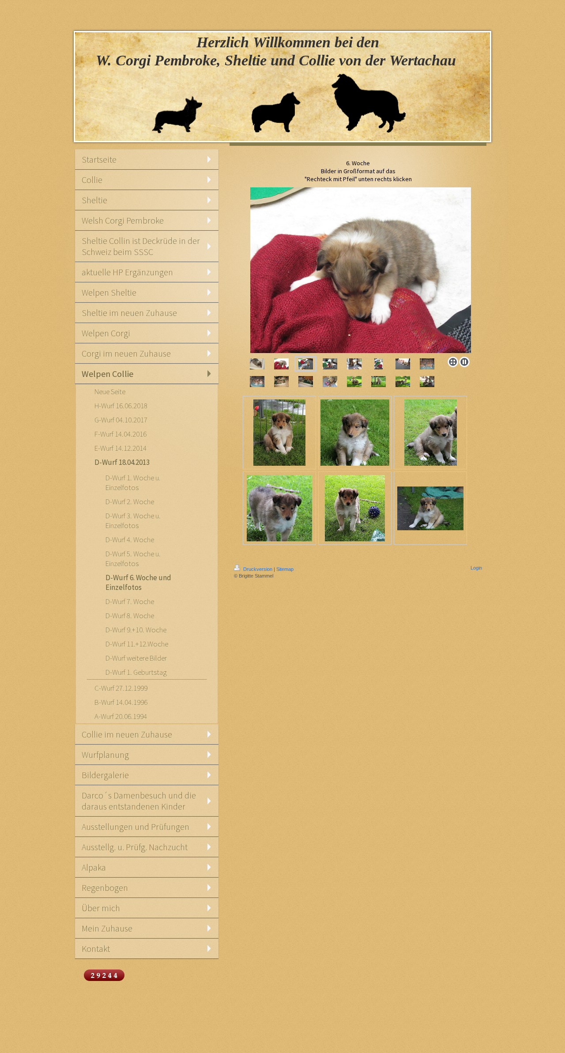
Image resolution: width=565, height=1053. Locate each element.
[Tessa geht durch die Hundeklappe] (354, 363)
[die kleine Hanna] (354, 381)
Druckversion (258, 569)
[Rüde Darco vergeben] (279, 432)
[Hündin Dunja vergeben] (430, 508)
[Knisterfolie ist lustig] (358, 270)
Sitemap (285, 569)
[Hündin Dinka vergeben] (279, 508)
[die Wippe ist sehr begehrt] (281, 381)
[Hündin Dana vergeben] (355, 508)
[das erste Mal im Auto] (427, 363)
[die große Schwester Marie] (378, 381)
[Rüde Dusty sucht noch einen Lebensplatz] (354, 432)
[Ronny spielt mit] (330, 363)
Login (476, 567)
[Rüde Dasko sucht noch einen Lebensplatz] (430, 432)
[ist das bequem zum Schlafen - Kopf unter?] (330, 381)
